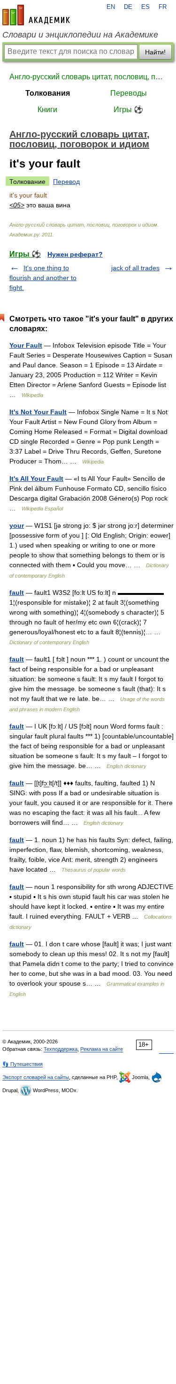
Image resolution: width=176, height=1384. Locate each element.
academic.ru (36, 15)
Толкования (47, 93)
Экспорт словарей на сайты (35, 1077)
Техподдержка (60, 1049)
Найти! (155, 52)
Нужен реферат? (75, 254)
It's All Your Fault (36, 478)
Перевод (66, 181)
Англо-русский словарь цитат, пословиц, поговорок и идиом (88, 77)
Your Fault (25, 345)
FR (163, 7)
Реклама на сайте (101, 1049)
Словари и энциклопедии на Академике (80, 34)
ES (145, 7)
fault (16, 592)
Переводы (128, 93)
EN (111, 7)
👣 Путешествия (22, 1064)
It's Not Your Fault (38, 412)
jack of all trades (135, 268)
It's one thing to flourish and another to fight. (43, 277)
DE (128, 7)
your (16, 525)
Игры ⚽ (128, 110)
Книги (47, 110)
